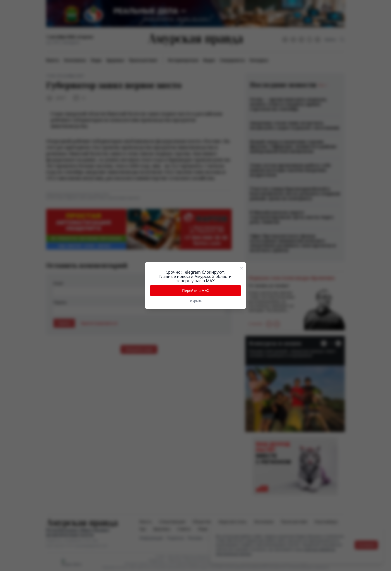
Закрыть (195, 301)
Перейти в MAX (195, 290)
